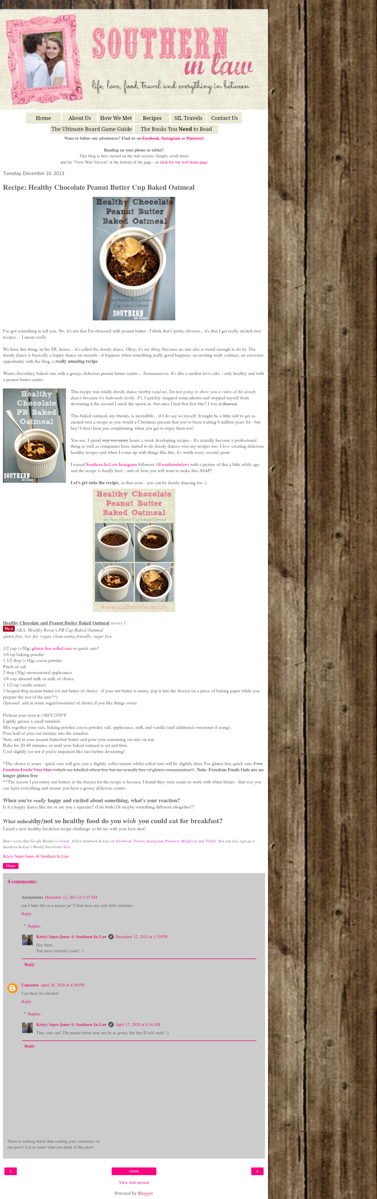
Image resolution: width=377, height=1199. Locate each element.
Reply (27, 913)
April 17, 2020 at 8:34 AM (137, 1024)
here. (67, 846)
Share (11, 866)
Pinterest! (195, 138)
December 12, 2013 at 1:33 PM (141, 936)
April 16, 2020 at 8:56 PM (62, 985)
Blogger (145, 1193)
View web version (134, 1182)
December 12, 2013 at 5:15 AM (71, 897)
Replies (34, 926)
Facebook (150, 138)
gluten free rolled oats (52, 648)
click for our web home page (184, 162)
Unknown (30, 985)
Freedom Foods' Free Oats (27, 769)
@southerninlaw (172, 464)
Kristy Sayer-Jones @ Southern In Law (71, 936)
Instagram (170, 138)
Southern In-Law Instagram (111, 464)
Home (134, 1171)
